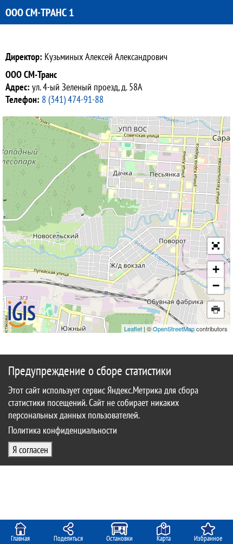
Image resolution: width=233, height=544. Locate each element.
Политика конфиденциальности (62, 430)
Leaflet (133, 328)
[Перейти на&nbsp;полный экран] (216, 246)
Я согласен (30, 449)
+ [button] (215, 269)
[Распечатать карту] (216, 310)
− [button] (215, 285)
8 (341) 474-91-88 (72, 99)
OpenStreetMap (174, 328)
